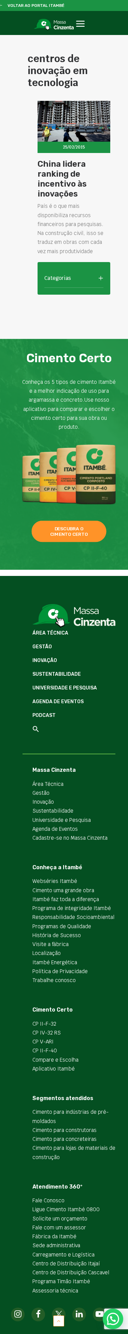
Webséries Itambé (54, 881)
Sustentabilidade (56, 674)
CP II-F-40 (44, 1050)
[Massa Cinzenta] (54, 24)
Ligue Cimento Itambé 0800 (66, 1209)
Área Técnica (50, 633)
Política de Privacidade (60, 971)
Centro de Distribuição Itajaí (66, 1263)
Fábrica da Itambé (54, 1236)
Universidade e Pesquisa (64, 688)
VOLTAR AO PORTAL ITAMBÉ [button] (36, 5)
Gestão (42, 647)
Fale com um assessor (59, 1227)
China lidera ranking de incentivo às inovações (62, 178)
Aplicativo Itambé (53, 1068)
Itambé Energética (54, 962)
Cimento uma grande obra (63, 890)
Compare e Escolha (55, 1059)
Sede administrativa (56, 1245)
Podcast (44, 715)
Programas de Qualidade (61, 926)
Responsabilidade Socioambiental (73, 917)
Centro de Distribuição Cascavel (70, 1272)
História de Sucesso (56, 935)
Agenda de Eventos (58, 702)
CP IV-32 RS (46, 1032)
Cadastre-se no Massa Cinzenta (70, 838)
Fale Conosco (48, 1200)
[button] (80, 31)
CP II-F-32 (44, 1023)
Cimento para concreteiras (64, 1139)
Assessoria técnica (55, 1290)
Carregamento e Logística (63, 1254)
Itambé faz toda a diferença (65, 899)
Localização (46, 953)
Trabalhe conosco (54, 980)
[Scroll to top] (58, 1320)
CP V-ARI (43, 1041)
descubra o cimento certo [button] (69, 531)
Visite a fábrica (50, 944)
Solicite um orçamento (59, 1218)
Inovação (44, 660)
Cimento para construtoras (64, 1130)
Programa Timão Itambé (61, 1281)
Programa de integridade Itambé (71, 908)
